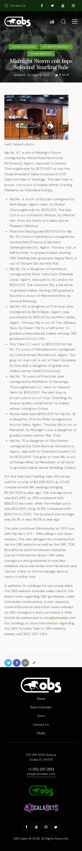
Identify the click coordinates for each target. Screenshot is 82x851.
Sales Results (41, 53)
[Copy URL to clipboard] (67, 75)
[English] (52, 23)
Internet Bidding (56, 47)
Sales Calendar (23, 47)
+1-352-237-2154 (41, 770)
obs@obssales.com (60, 617)
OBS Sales (20, 838)
